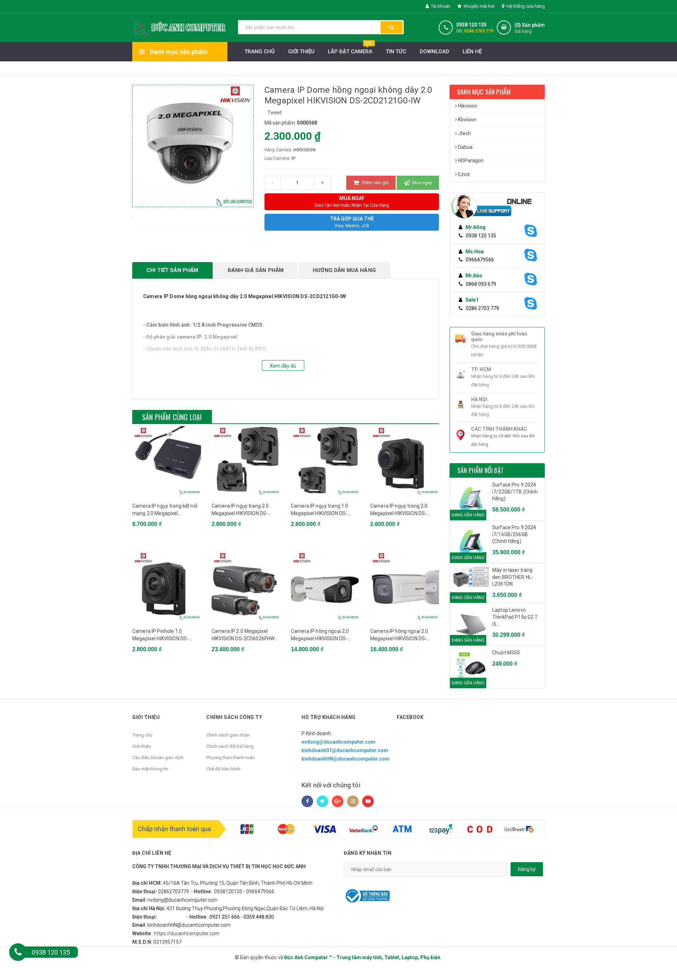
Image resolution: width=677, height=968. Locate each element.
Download (434, 51)
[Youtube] (368, 801)
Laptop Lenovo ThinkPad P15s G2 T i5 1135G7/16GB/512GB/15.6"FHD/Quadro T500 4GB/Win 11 (516, 617)
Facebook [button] (410, 717)
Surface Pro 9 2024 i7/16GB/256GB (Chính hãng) (514, 534)
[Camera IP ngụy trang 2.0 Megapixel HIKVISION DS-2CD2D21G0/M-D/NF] (404, 460)
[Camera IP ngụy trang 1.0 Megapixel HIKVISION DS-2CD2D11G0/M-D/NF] (325, 460)
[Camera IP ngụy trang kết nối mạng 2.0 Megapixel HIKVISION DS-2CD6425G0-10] (166, 460)
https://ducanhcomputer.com (186, 933)
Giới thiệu (301, 51)
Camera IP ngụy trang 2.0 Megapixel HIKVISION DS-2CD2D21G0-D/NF (240, 510)
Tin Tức (396, 51)
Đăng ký (527, 869)
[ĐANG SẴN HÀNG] (471, 577)
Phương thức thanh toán (230, 757)
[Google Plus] (337, 801)
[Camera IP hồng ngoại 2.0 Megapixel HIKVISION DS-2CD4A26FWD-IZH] (325, 585)
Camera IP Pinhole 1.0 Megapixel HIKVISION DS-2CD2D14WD (160, 635)
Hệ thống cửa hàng (525, 6)
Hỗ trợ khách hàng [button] (328, 717)
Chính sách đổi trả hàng (230, 746)
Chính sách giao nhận (228, 735)
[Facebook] (307, 801)
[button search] (391, 27)
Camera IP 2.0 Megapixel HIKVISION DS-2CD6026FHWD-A (246, 635)
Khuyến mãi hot (479, 6)
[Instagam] (353, 801)
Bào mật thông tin (150, 769)
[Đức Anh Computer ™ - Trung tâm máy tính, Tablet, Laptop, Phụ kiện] (179, 27)
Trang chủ (142, 735)
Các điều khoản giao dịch (158, 757)
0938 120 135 (471, 25)
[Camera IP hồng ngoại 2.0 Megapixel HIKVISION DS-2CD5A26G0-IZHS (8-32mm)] (404, 585)
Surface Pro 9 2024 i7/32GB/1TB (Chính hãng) (515, 491)
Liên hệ (472, 51)
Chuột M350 (506, 652)
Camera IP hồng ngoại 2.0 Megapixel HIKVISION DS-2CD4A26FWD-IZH (320, 635)
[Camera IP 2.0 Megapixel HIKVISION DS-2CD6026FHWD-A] (246, 585)
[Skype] (530, 231)
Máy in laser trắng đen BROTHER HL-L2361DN (512, 577)
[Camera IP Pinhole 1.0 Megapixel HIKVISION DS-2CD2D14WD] (166, 585)
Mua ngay (421, 182)
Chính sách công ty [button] (234, 717)
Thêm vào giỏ (374, 182)
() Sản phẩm (529, 28)
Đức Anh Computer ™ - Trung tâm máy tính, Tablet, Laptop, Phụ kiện (362, 957)
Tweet (274, 112)
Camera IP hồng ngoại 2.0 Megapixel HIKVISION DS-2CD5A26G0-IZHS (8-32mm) (402, 635)
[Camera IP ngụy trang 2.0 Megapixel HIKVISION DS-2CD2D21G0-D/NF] (246, 460)
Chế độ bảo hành (223, 769)
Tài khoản (440, 6)
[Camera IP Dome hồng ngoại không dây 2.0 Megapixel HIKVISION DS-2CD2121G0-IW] (132, 216)
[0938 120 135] (18, 952)
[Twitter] (322, 801)
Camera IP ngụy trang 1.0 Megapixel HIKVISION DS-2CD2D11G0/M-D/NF (319, 510)
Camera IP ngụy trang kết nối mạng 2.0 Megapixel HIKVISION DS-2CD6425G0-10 (165, 510)
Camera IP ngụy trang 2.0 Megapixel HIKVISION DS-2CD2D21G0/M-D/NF (398, 510)
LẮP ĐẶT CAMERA (350, 48)
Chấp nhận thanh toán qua (174, 829)
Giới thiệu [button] (146, 717)
